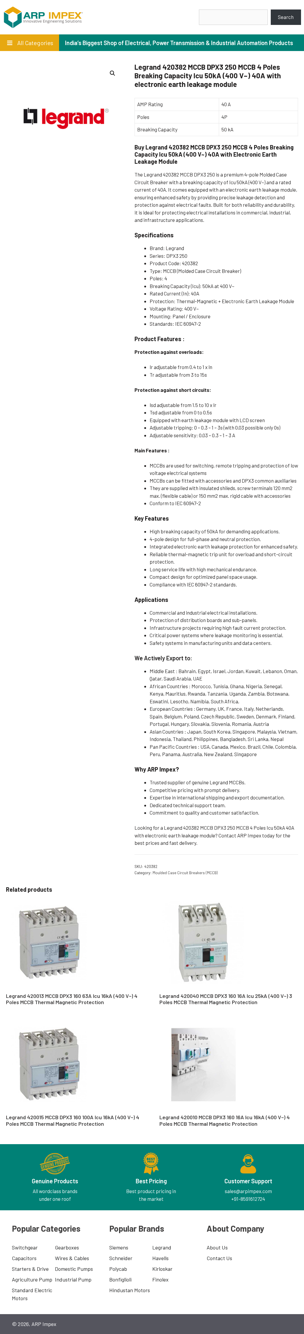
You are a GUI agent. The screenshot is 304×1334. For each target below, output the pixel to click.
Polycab (118, 1268)
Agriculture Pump (32, 1279)
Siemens (118, 1247)
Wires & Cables (72, 1258)
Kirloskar (162, 1268)
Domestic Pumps (74, 1268)
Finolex (160, 1279)
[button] (112, 73)
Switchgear (25, 1247)
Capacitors (24, 1258)
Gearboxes (67, 1247)
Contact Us (219, 1258)
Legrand (161, 1247)
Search (286, 17)
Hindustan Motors (129, 1290)
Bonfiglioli (120, 1279)
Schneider (120, 1258)
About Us (217, 1247)
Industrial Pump (73, 1279)
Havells (160, 1258)
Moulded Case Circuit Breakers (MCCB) (185, 872)
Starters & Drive (30, 1268)
